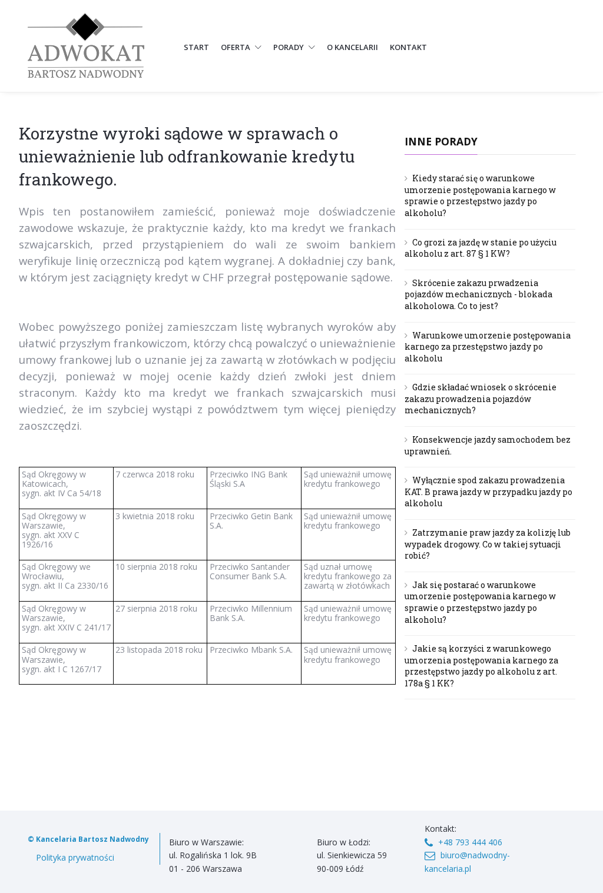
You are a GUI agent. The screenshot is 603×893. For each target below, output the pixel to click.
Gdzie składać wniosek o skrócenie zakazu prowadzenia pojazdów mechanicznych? (480, 398)
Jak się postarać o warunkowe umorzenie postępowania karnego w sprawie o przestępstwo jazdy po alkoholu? (480, 602)
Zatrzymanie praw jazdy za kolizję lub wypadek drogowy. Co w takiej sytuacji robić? (488, 544)
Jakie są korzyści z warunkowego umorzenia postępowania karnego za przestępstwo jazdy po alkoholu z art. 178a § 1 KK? (481, 666)
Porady (289, 47)
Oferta (236, 47)
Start (196, 47)
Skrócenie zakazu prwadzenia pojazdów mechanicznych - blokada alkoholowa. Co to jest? (478, 294)
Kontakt (408, 47)
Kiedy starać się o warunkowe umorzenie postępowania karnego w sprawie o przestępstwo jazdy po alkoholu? (480, 195)
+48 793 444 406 (470, 842)
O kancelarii (352, 47)
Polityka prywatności (75, 857)
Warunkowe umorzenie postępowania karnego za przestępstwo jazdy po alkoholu (488, 347)
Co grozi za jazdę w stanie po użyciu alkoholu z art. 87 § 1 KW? (480, 248)
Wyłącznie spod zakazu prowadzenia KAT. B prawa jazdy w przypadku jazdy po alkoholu (488, 491)
